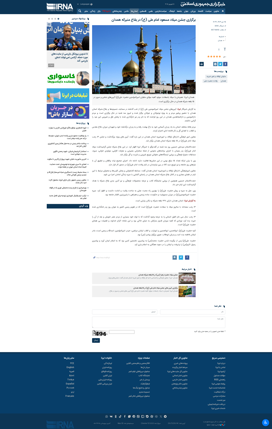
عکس (126, 11)
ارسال (96, 340)
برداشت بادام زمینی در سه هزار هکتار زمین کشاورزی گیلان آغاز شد (67, 145)
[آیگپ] (143, 417)
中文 (72, 363)
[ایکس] (161, 417)
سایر (86, 11)
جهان (186, 11)
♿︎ (266, 422)
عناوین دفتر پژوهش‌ (179, 384)
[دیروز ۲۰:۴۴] (68, 36)
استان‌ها (134, 11)
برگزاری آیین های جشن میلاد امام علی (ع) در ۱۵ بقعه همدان (155, 288)
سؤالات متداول (219, 375)
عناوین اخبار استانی (179, 375)
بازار (98, 11)
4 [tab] (49, 19)
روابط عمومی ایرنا (218, 384)
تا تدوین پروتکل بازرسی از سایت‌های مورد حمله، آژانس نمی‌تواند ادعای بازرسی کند (69, 57)
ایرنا (202, 4)
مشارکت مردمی (219, 396)
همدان (220, 40)
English (70, 367)
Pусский (70, 388)
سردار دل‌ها (145, 367)
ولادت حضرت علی (210, 81)
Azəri (71, 375)
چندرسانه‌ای (117, 11)
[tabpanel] (68, 45)
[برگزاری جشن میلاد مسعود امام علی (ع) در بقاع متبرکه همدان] (144, 59)
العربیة (71, 371)
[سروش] (134, 417)
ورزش (193, 11)
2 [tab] (55, 19)
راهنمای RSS (219, 380)
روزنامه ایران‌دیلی (105, 380)
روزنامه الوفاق (106, 371)
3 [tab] (52, 19)
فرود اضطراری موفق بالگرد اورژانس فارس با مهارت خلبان (67, 129)
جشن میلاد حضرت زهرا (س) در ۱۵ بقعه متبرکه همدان (158, 275)
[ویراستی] (129, 417)
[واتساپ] (107, 417)
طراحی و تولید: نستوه (213, 425)
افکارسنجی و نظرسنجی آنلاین (138, 363)
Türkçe (70, 380)
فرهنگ (172, 11)
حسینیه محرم (144, 392)
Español (70, 384)
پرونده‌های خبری (180, 363)
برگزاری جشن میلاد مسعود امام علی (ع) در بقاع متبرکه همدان (153, 20)
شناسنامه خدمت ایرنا (217, 388)
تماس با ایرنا (220, 367)
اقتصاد (200, 11)
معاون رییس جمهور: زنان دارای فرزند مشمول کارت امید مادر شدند (67, 181)
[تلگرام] (165, 417)
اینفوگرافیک (145, 384)
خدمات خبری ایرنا (218, 408)
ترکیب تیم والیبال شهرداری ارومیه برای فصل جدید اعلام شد (67, 197)
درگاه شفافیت (219, 392)
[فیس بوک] (125, 417)
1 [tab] (58, 19)
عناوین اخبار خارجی (179, 380)
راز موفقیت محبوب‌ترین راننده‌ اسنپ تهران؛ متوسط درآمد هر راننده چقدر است (67, 137)
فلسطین (143, 11)
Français (69, 396)
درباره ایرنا (221, 363)
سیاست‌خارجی (161, 11)
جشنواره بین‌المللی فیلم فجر (139, 371)
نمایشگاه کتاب (144, 375)
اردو (72, 392)
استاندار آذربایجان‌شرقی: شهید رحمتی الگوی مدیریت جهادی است (69, 153)
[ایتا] (138, 417)
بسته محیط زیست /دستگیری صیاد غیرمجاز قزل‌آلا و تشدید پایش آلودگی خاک (66, 174)
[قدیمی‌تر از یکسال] (187, 278)
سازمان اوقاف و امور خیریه (216, 76)
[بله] (147, 417)
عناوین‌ (216, 11)
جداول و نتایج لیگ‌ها (141, 388)
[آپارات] (152, 417)
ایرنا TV (105, 11)
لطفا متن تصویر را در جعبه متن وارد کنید (209, 331)
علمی (151, 11)
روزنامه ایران (107, 367)
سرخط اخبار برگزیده (179, 367)
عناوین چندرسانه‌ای (179, 388)
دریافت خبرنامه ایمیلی (216, 404)
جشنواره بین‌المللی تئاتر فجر (139, 396)
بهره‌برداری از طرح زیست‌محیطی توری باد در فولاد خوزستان (67, 189)
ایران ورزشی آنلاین (104, 384)
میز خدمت (221, 400)
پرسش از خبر (145, 380)
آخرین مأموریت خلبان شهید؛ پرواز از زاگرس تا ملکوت (66, 159)
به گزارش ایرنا (190, 201)
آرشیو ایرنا (221, 371)
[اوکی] (116, 417)
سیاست (208, 11)
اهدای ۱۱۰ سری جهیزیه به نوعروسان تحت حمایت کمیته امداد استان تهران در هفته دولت (68, 166)
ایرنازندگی (108, 363)
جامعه (179, 11)
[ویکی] (111, 417)
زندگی (92, 11)
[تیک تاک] (120, 417)
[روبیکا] (156, 417)
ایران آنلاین (107, 375)
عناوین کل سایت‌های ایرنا (177, 371)
